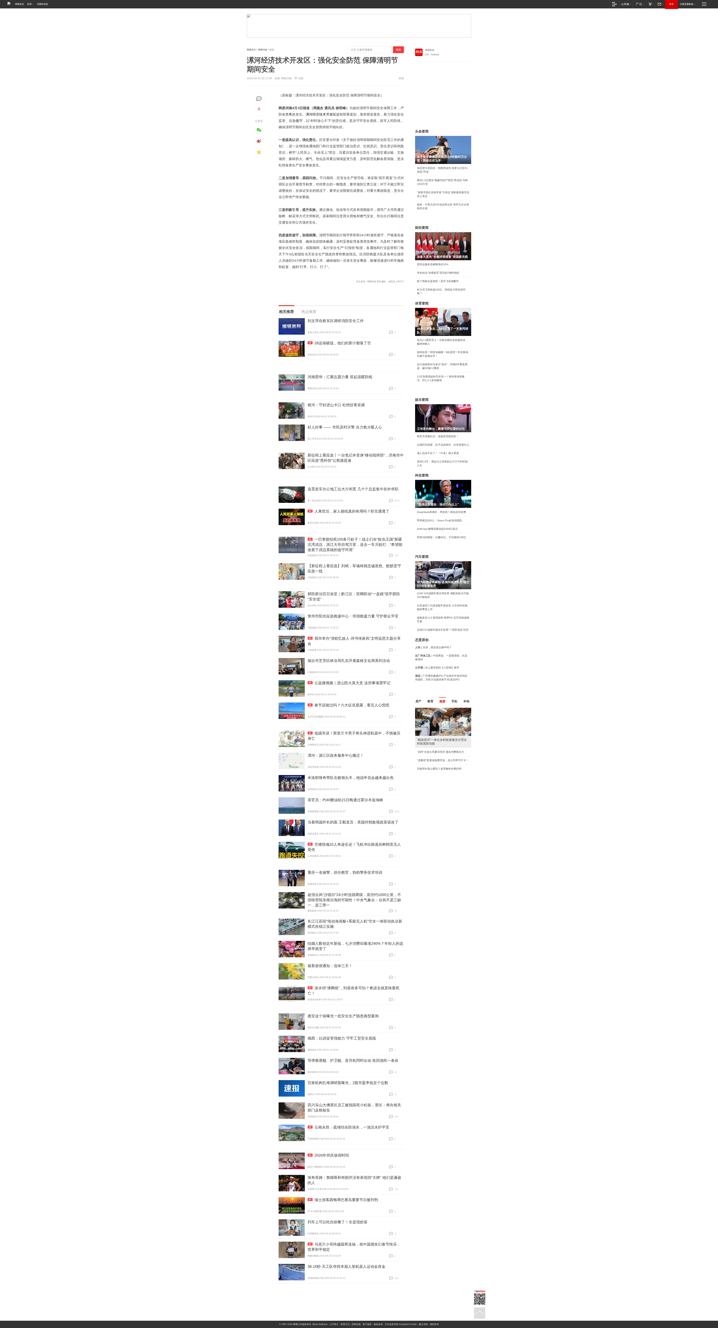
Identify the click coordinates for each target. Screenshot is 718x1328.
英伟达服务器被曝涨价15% (432, 264)
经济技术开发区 (324, 114)
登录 (671, 4)
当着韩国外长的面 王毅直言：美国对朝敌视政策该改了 (353, 822)
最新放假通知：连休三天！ (330, 966)
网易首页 (19, 4)
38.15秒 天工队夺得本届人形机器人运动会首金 (346, 1266)
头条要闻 (422, 131)
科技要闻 (422, 475)
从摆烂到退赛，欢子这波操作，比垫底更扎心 (443, 444)
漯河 (309, 114)
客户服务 (367, 1324)
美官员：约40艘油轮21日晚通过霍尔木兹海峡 (345, 800)
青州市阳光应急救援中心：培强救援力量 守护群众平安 (353, 616)
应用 (29, 4)
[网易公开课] (626, 4)
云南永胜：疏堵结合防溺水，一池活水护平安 (351, 1127)
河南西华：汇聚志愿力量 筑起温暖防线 (340, 377)
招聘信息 (356, 1324)
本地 (466, 701)
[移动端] (614, 4)
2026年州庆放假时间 (331, 1155)
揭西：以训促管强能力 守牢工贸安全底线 (342, 1038)
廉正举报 (423, 1324)
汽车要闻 (422, 557)
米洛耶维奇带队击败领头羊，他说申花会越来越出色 (351, 778)
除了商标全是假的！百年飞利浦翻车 (438, 281)
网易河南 (262, 49)
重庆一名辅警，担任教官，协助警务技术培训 (345, 872)
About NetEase (320, 1324)
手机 (454, 701)
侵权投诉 (434, 1324)
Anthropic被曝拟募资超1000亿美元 (437, 528)
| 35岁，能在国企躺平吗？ (433, 647)
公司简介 (334, 1324)
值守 (299, 121)
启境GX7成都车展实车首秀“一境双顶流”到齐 (443, 629)
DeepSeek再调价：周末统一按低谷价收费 (441, 512)
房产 (418, 701)
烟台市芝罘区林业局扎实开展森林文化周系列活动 (349, 661)
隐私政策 (378, 1324)
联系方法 (345, 1324)
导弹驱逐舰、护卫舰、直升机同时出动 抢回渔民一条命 (353, 1060)
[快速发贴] (259, 99)
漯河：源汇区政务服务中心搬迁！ (336, 755)
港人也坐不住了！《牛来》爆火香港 (438, 453)
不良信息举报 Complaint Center (401, 1324)
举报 (401, 78)
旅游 (442, 701)
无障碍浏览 (42, 4)
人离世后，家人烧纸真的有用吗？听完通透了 (351, 511)
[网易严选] (639, 4)
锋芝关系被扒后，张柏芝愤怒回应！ (438, 436)
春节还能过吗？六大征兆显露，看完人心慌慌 (351, 705)
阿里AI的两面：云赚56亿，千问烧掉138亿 (441, 537)
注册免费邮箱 (686, 4)
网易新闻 (429, 50)
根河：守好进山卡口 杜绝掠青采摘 (336, 405)
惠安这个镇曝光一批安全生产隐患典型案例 (343, 1016)
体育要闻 (422, 303)
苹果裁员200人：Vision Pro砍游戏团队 (439, 520)
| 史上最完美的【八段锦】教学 (437, 667)
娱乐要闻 (422, 400)
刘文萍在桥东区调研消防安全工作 (336, 321)
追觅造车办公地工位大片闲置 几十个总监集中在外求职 (353, 489)
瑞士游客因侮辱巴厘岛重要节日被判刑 (346, 1200)
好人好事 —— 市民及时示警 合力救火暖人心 (345, 427)
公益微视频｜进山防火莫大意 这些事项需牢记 (352, 683)
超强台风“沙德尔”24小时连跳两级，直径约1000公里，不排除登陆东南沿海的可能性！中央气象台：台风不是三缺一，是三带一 (354, 900)
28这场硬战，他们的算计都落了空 (342, 343)
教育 (430, 701)
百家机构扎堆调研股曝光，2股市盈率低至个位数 (348, 1083)
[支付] (651, 4)
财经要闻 (422, 228)
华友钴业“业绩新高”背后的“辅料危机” (438, 272)
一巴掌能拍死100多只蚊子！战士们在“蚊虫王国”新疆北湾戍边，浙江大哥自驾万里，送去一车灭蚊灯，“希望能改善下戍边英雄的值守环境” (355, 544)
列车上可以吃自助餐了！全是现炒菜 (337, 1222)
